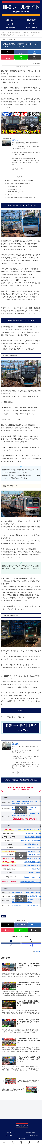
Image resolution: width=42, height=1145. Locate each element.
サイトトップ (11, 1132)
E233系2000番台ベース (15, 192)
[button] (34, 57)
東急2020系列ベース (14, 186)
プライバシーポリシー (31, 1135)
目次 (18, 177)
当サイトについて (11, 1135)
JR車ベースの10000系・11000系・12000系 (20, 180)
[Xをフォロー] (16, 169)
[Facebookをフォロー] (18, 169)
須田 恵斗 (15, 140)
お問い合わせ (21, 1138)
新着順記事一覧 (31, 1132)
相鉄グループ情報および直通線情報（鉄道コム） (22, 197)
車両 (4, 916)
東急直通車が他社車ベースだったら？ (18, 183)
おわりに (9, 194)
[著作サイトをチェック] (13, 169)
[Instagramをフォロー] (21, 169)
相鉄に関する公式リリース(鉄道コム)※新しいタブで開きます (21, 788)
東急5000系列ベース (14, 189)
